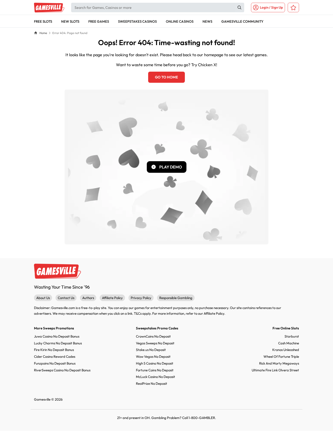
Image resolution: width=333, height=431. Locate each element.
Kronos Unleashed (285, 350)
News (207, 21)
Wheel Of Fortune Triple (281, 356)
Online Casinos (179, 21)
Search (239, 7)
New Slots (70, 21)
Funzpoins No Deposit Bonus (54, 363)
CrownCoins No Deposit (153, 336)
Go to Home (166, 77)
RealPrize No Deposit (151, 383)
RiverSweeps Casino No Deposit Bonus (62, 370)
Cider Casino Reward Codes (54, 356)
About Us (43, 298)
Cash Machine (288, 343)
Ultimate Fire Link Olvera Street (275, 370)
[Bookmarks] (293, 7)
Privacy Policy (141, 298)
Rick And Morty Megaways (279, 363)
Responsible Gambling (175, 298)
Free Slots (43, 21)
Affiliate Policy (112, 298)
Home (43, 33)
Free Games (98, 21)
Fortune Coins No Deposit (155, 370)
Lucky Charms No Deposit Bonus (58, 343)
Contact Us (66, 298)
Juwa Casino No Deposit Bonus (56, 336)
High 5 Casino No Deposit (154, 363)
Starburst (292, 336)
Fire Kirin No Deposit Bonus (54, 350)
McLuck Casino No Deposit (155, 377)
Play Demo (170, 167)
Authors (88, 298)
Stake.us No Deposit (151, 350)
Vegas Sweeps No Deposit (155, 343)
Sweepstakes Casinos (137, 21)
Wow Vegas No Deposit (153, 356)
